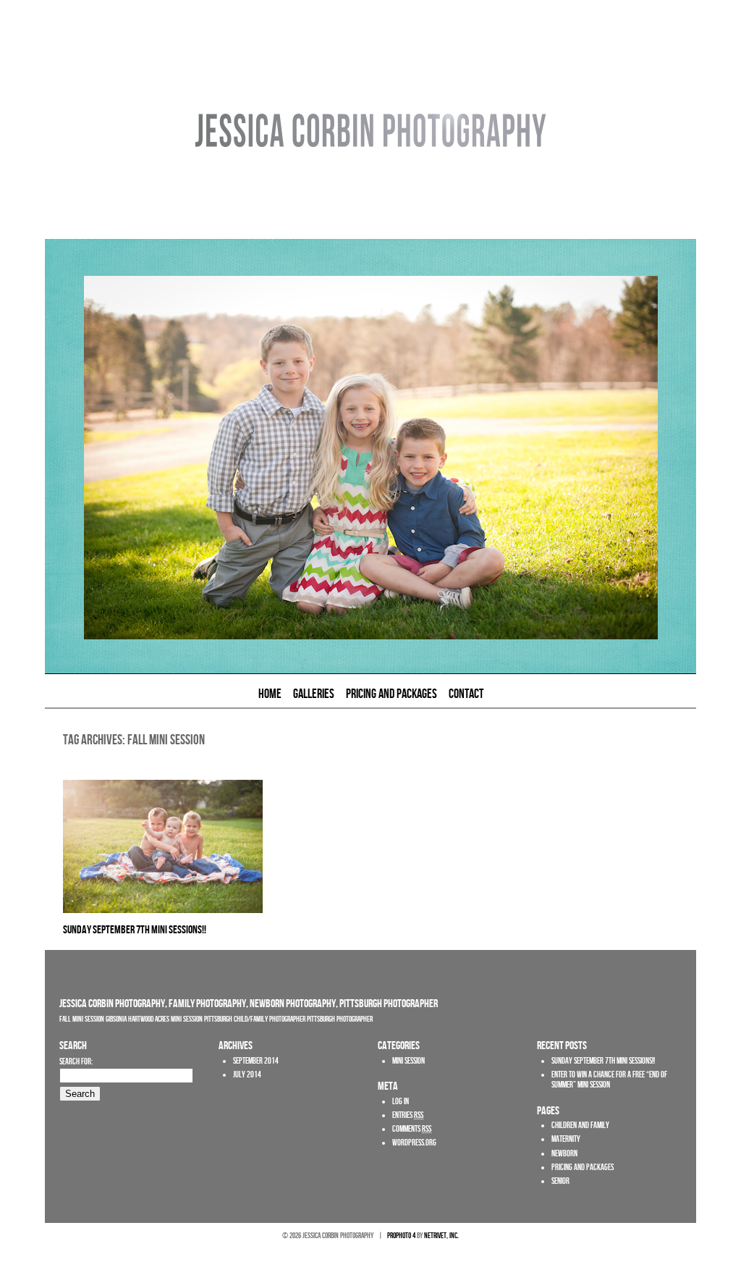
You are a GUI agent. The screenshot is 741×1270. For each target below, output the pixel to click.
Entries (407, 1115)
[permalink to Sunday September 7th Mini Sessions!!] (163, 910)
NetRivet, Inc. (441, 1235)
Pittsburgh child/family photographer (254, 1019)
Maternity (565, 1139)
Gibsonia (116, 1019)
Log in (400, 1101)
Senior (560, 1181)
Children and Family (580, 1125)
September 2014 (256, 1061)
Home (269, 694)
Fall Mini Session (81, 1019)
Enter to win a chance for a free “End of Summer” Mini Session (609, 1079)
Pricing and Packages (391, 694)
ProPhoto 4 (401, 1235)
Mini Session (187, 1019)
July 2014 (247, 1074)
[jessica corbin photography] (370, 236)
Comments (411, 1129)
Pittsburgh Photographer (340, 1019)
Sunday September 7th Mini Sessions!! (134, 930)
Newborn (564, 1153)
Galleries (313, 694)
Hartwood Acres (148, 1019)
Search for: (76, 1061)
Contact (466, 694)
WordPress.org (414, 1142)
